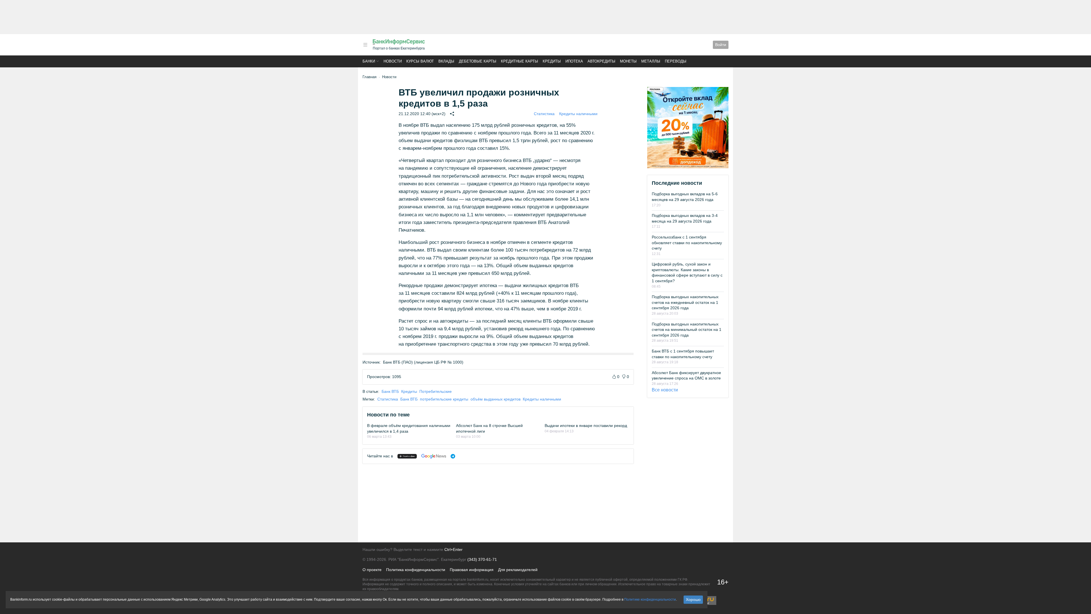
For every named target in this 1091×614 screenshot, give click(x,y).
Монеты (628, 61)
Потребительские (435, 391)
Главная (369, 77)
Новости (393, 61)
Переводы (675, 61)
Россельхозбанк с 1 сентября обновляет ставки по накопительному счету (687, 242)
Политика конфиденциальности (415, 569)
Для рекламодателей (518, 569)
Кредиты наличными (578, 113)
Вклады (446, 61)
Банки (369, 61)
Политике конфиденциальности (650, 599)
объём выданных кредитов (495, 399)
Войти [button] (720, 44)
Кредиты (552, 61)
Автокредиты (601, 61)
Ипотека (574, 61)
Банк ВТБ (390, 391)
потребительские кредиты (444, 399)
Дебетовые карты (477, 61)
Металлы (650, 61)
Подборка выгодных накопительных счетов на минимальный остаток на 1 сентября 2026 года (686, 329)
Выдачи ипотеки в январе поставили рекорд (586, 425)
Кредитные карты (519, 61)
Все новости (665, 389)
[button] (365, 45)
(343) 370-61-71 (482, 559)
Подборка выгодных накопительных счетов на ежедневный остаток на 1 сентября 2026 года (685, 302)
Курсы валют (420, 61)
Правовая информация (472, 569)
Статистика (544, 113)
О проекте (372, 569)
